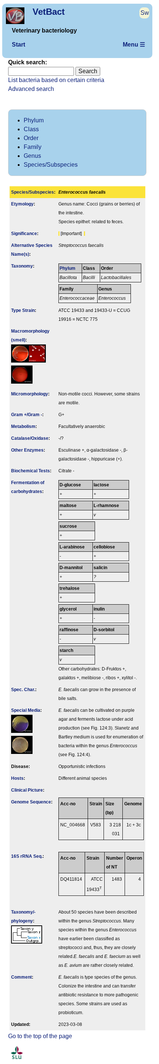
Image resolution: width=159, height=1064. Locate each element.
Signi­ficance (24, 233)
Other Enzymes (27, 450)
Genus (32, 156)
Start (18, 44)
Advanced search (31, 89)
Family (32, 147)
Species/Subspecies (51, 165)
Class (31, 129)
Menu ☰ (134, 44)
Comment (21, 977)
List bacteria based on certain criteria (56, 80)
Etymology (22, 204)
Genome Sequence (31, 802)
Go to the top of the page (40, 1036)
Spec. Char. (23, 689)
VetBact (49, 12)
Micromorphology (29, 394)
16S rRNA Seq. (27, 856)
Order (31, 138)
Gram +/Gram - (26, 414)
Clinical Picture (27, 790)
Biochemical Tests (30, 471)
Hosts (17, 778)
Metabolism (23, 426)
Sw (145, 13)
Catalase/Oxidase (29, 438)
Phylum (34, 120)
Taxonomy (22, 266)
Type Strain (23, 310)
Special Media (25, 710)
